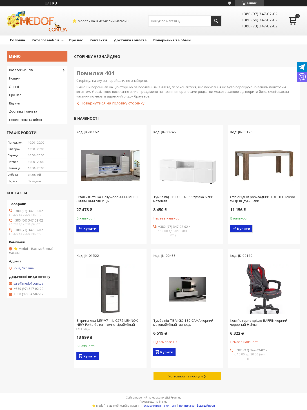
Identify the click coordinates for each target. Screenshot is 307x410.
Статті (14, 86)
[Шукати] (216, 21)
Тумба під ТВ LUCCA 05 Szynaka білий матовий (183, 199)
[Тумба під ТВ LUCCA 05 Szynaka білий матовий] (187, 165)
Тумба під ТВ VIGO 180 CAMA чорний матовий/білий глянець (183, 322)
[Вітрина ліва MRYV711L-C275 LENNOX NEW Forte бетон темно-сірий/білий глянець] (110, 289)
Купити (89, 228)
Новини (14, 78)
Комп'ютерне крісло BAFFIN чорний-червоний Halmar (259, 322)
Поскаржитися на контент (159, 406)
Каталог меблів (45, 40)
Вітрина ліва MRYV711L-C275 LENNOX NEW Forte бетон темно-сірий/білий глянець (107, 324)
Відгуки (14, 103)
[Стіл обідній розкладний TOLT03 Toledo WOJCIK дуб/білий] (264, 165)
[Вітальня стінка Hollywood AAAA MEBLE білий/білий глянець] (110, 165)
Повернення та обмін (172, 40)
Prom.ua (176, 397)
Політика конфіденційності (197, 406)
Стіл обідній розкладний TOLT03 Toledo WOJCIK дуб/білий (262, 199)
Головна (17, 40)
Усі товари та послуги (185, 376)
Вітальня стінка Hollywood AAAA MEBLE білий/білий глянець (107, 199)
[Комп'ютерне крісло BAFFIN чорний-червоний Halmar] (264, 289)
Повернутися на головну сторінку (112, 103)
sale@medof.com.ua (28, 283)
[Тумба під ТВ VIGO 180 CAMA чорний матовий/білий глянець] (187, 289)
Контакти (98, 40)
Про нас (76, 40)
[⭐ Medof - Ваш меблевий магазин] (37, 21)
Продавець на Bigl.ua (153, 401)
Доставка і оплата (130, 40)
